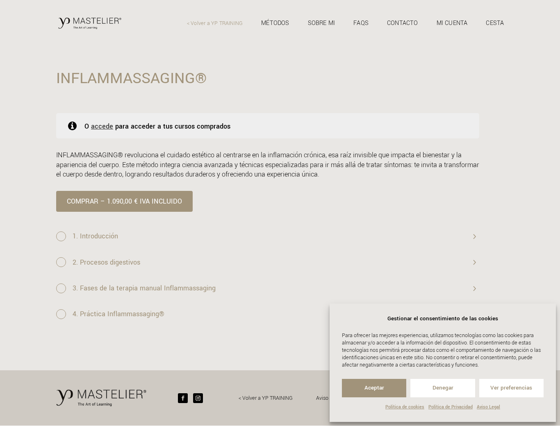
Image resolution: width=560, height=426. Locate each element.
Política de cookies (404, 407)
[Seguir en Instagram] (198, 398)
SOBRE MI (321, 23)
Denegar (443, 388)
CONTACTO (402, 23)
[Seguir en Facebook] (183, 398)
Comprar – (124, 201)
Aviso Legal (488, 407)
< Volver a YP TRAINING (215, 23)
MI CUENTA (452, 23)
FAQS (361, 23)
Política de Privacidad (450, 407)
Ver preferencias (511, 388)
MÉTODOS (275, 23)
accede (102, 126)
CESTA (495, 23)
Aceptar (374, 388)
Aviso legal (328, 398)
